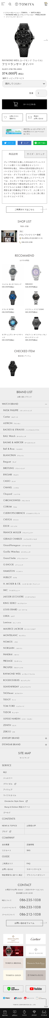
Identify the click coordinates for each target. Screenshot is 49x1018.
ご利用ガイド (7, 864)
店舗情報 (30, 845)
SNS (28, 850)
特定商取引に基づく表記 (12, 875)
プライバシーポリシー (36, 875)
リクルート (6, 850)
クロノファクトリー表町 (30, 235)
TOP (46, 1007)
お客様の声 (31, 826)
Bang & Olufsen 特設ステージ (17, 807)
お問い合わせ (7, 869)
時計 (5, 772)
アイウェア (8, 790)
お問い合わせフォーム (24, 923)
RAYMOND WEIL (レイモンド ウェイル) (19, 15)
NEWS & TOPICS (9, 826)
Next (46, 40)
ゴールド (7, 813)
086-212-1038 (30, 915)
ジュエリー (8, 778)
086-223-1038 (27, 242)
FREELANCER (40, 15)
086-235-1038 (30, 900)
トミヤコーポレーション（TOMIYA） (15, 13)
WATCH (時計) (36, 13)
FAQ (28, 864)
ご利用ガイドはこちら (24, 210)
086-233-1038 (30, 907)
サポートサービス (34, 869)
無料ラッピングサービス (13, 78)
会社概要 (5, 845)
